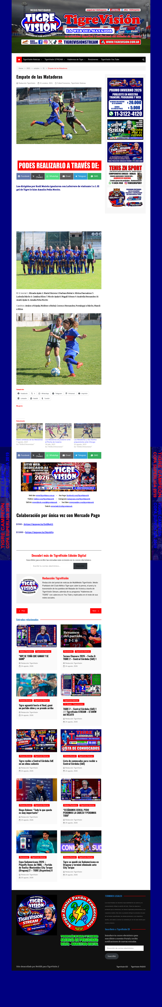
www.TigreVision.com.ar (45, 496)
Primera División (25, 700)
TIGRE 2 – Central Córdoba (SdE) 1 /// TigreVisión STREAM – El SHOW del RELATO (79, 711)
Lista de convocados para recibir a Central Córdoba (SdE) (80, 762)
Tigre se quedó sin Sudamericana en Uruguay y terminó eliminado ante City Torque (81, 864)
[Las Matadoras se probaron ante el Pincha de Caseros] (58, 430)
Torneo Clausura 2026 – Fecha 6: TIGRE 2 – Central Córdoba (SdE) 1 (79, 657)
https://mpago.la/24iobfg (39, 532)
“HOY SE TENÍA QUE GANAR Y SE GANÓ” (34, 657)
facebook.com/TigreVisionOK (78, 496)
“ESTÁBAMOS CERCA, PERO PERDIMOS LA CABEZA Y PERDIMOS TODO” (79, 812)
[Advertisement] (59, 153)
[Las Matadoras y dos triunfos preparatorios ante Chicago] (87, 430)
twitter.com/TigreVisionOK (44, 499)
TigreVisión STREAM (54, 59)
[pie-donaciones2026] (59, 165)
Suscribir (80, 566)
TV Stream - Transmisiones (73, 704)
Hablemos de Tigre (75, 59)
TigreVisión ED (122, 967)
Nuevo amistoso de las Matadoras (29, 440)
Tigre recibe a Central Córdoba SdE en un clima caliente (36, 762)
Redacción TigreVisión (27, 83)
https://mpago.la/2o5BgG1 (38, 524)
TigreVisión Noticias (31, 59)
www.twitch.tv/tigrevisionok (61, 506)
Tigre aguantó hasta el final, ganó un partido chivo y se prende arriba (36, 706)
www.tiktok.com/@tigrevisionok (44, 502)
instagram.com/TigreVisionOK (78, 499)
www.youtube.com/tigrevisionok (81, 502)
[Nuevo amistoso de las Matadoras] (29, 430)
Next (94, 611)
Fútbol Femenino (63, 83)
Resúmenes (93, 59)
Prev (23, 611)
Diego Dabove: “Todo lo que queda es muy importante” (35, 811)
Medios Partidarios (26, 651)
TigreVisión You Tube (110, 59)
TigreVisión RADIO (138, 967)
